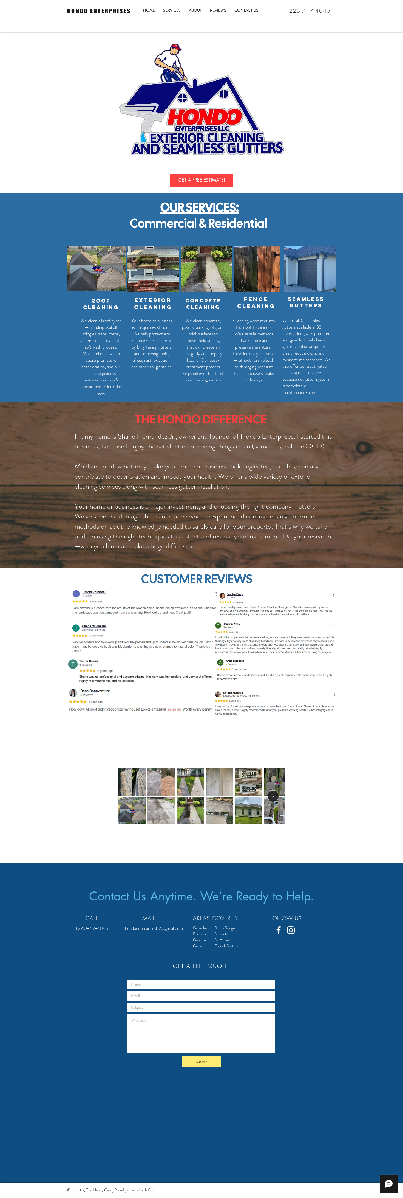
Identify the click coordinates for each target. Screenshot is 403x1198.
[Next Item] (273, 796)
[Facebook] (278, 930)
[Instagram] (291, 930)
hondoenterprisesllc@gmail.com (154, 928)
